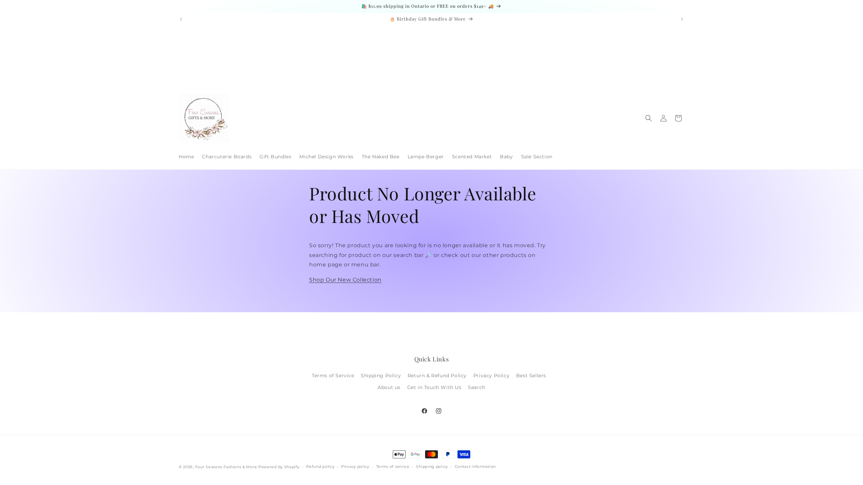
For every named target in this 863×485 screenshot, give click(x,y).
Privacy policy (355, 466)
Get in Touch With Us (434, 387)
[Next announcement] (682, 19)
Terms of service (393, 466)
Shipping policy (432, 466)
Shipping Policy (381, 376)
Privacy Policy (491, 376)
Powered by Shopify (279, 466)
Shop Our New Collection (345, 280)
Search (476, 387)
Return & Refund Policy (437, 376)
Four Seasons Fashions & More (226, 466)
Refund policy (320, 466)
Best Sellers (531, 376)
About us (389, 387)
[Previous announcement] (181, 19)
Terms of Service (333, 376)
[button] (648, 118)
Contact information (475, 466)
